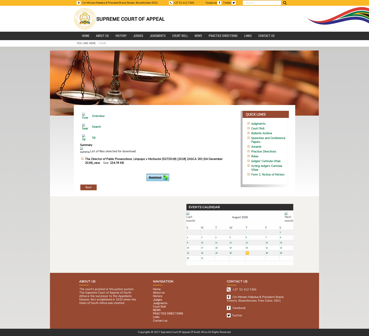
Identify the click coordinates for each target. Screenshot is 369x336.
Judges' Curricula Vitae (266, 161)
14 (267, 243)
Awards (256, 147)
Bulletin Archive (261, 133)
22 (281, 248)
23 (188, 253)
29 (281, 253)
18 (216, 248)
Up (94, 137)
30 (188, 258)
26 (231, 253)
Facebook (211, 3)
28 (267, 253)
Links (156, 317)
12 (231, 243)
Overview (98, 116)
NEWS (157, 310)
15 (281, 243)
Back (88, 187)
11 (216, 243)
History (157, 296)
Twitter (227, 3)
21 (267, 248)
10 (202, 243)
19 (231, 248)
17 (202, 248)
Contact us (160, 320)
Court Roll (257, 128)
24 (202, 253)
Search (96, 127)
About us (159, 293)
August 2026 (240, 217)
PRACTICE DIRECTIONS (168, 313)
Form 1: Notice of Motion (267, 174)
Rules (254, 156)
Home (157, 289)
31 (202, 258)
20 (247, 248)
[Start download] (157, 177)
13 (247, 243)
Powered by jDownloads (166, 184)
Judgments (258, 124)
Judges (157, 299)
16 (188, 248)
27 (247, 253)
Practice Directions (263, 151)
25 (216, 253)
